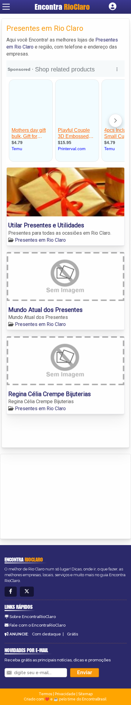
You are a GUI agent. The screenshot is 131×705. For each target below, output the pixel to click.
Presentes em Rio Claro (40, 240)
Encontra (62, 6)
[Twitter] (27, 592)
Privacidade (65, 694)
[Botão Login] (112, 6)
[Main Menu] (6, 7)
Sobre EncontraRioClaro (32, 616)
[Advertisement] (50, 495)
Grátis (72, 634)
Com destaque (46, 634)
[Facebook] (11, 592)
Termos (45, 694)
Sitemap (85, 694)
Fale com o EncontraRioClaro (37, 625)
